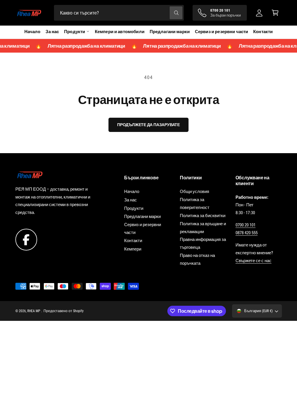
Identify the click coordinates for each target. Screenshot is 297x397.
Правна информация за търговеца (203, 243)
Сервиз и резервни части (221, 31)
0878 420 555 (247, 232)
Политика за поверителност (194, 203)
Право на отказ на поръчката (197, 259)
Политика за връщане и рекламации (203, 227)
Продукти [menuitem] (74, 31)
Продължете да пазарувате (148, 124)
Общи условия (194, 191)
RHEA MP (34, 311)
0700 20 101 (246, 225)
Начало (32, 31)
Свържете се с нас (253, 260)
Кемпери (132, 249)
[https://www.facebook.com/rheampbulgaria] (26, 239)
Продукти (133, 208)
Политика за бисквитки (202, 215)
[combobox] (119, 13)
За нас (52, 31)
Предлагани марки (170, 31)
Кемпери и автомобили (119, 31)
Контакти (263, 31)
